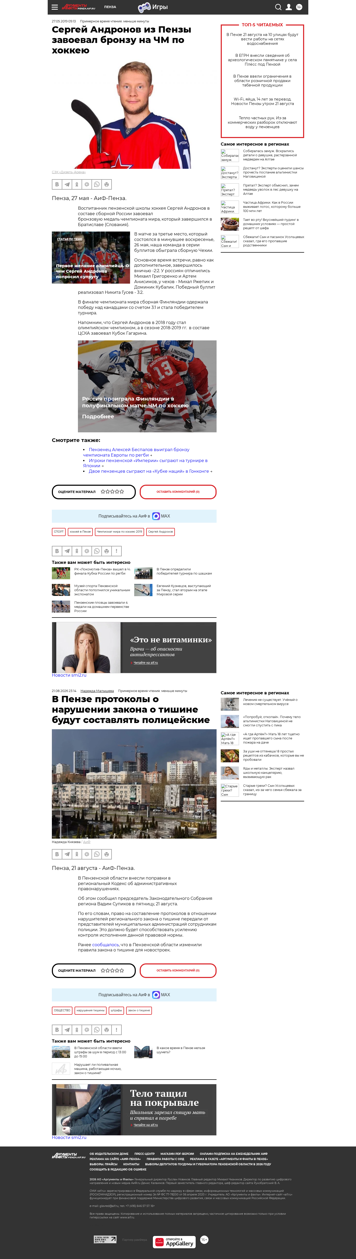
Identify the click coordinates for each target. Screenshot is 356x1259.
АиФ (86, 842)
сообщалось (105, 944)
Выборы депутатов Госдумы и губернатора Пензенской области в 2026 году (208, 1164)
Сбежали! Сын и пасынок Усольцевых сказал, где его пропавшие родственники (273, 241)
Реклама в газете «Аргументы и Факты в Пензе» (229, 1159)
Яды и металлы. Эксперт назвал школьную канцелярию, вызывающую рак (268, 772)
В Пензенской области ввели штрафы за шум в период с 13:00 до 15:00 (100, 1052)
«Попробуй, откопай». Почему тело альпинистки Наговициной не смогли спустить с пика (272, 721)
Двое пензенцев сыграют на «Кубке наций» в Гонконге (149, 471)
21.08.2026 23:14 (64, 691)
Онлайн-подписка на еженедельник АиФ (234, 1154)
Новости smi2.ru (69, 675)
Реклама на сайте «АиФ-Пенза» (115, 1159)
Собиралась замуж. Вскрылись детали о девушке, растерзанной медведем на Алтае (270, 155)
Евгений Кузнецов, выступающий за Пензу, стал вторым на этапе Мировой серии (184, 590)
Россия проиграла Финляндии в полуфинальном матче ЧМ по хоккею (135, 402)
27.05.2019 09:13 (64, 21)
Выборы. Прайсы (103, 1164)
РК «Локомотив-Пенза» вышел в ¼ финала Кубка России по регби (102, 571)
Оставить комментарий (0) (178, 492)
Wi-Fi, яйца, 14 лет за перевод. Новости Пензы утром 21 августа (262, 101)
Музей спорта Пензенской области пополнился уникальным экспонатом (102, 590)
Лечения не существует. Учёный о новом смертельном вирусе (270, 702)
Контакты (131, 1164)
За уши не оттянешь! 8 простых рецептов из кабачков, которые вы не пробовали (273, 755)
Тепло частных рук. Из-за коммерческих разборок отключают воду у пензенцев (262, 122)
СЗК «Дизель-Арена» (69, 172)
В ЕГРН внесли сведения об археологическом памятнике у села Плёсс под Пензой (262, 60)
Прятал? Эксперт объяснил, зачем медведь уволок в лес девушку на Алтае (271, 189)
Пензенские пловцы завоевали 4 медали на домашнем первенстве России (101, 607)
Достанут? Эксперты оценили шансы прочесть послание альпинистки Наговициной (273, 172)
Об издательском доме (109, 1154)
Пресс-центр (144, 1154)
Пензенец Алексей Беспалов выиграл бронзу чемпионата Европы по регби (136, 452)
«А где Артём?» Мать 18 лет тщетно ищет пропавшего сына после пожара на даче (271, 738)
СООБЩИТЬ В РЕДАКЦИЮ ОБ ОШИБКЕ (118, 1169)
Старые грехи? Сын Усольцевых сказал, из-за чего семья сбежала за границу (272, 790)
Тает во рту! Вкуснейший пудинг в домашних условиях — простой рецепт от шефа (271, 224)
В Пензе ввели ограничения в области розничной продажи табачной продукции (262, 81)
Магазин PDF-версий (177, 1154)
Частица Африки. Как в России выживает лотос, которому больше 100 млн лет (271, 207)
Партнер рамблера (134, 1239)
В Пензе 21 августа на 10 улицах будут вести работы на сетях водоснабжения (262, 39)
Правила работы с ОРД (165, 1159)
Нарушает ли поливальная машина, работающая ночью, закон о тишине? (97, 1069)
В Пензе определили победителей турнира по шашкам (184, 571)
